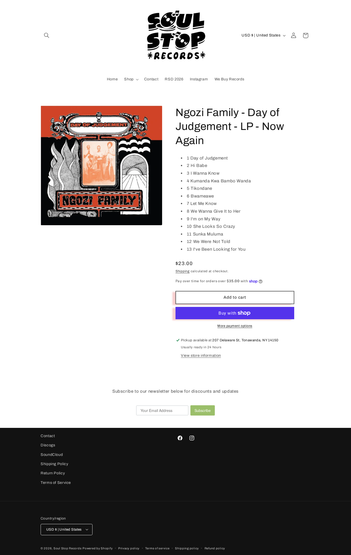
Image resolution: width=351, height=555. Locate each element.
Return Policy (53, 473)
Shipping (183, 271)
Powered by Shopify (97, 548)
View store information (201, 355)
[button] (46, 35)
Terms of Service (56, 483)
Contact (48, 436)
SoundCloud (52, 455)
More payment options (234, 326)
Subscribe (203, 410)
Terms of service (157, 548)
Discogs (48, 445)
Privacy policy (129, 548)
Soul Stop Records (67, 548)
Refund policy (215, 548)
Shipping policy (187, 548)
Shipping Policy (54, 464)
